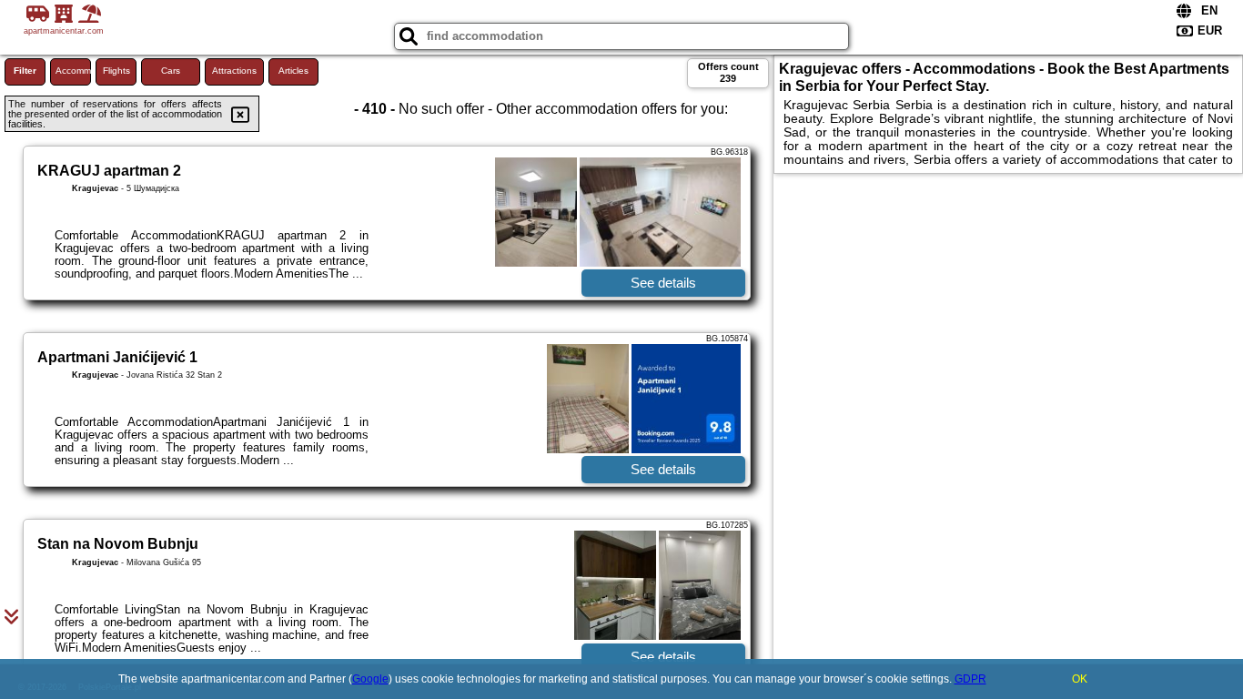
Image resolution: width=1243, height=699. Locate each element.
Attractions (234, 71)
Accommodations (73, 71)
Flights (116, 71)
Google (370, 679)
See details (663, 282)
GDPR (970, 679)
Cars (170, 71)
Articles (293, 71)
